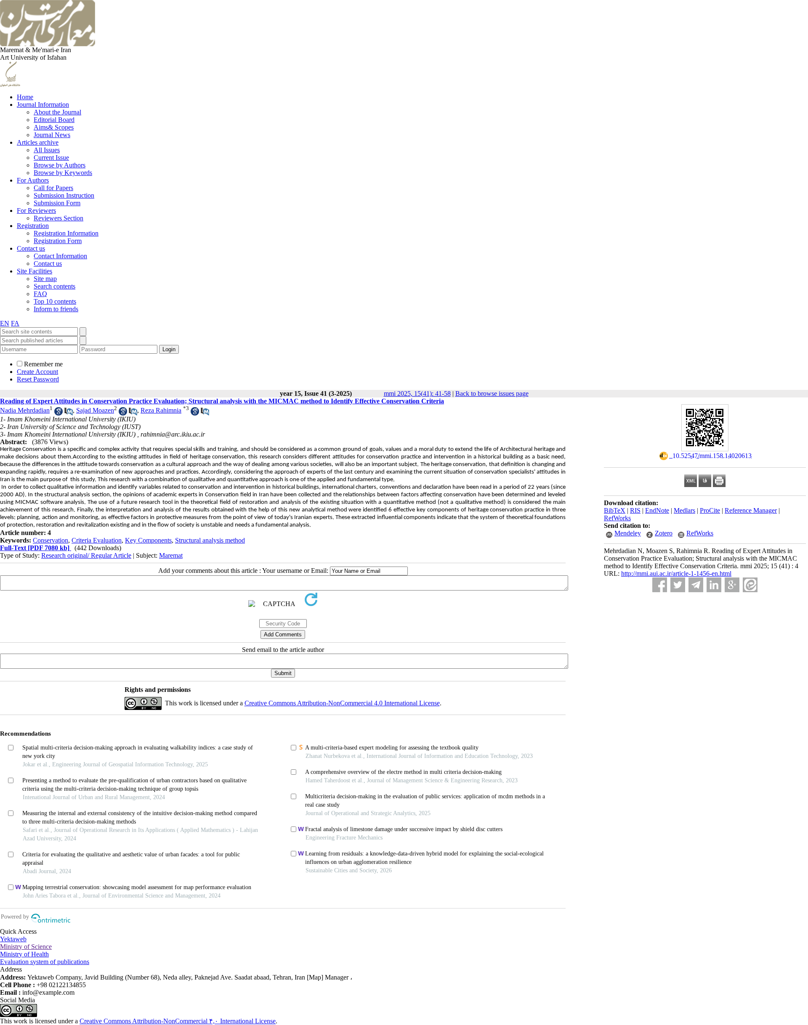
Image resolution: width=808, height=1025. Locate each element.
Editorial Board (54, 119)
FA (15, 323)
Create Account (37, 371)
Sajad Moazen (95, 410)
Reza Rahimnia (161, 410)
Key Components (148, 540)
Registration (33, 225)
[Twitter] (677, 584)
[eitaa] (750, 584)
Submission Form (57, 203)
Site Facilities (34, 271)
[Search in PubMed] (68, 413)
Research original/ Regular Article (86, 555)
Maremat (171, 555)
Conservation (50, 540)
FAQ (40, 293)
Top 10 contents (55, 301)
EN (4, 323)
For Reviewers (36, 210)
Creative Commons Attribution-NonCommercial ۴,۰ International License (178, 1021)
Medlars (684, 510)
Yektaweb (13, 939)
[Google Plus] (732, 584)
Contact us (31, 248)
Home (25, 97)
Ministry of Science (26, 946)
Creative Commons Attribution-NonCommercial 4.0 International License (342, 703)
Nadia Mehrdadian (25, 410)
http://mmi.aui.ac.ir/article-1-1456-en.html (676, 573)
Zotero (663, 533)
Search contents (54, 286)
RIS (635, 510)
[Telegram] (695, 584)
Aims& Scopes (54, 127)
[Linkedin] (714, 584)
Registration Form (58, 240)
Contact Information (60, 256)
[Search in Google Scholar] (58, 413)
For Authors (33, 180)
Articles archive (37, 142)
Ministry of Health (24, 954)
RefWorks (617, 518)
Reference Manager (751, 510)
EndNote (657, 510)
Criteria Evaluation (97, 540)
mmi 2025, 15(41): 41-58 (417, 393)
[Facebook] (659, 584)
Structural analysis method (210, 540)
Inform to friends (56, 309)
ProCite (710, 510)
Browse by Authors (59, 165)
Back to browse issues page (492, 393)
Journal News (52, 134)
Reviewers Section (58, 218)
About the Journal (57, 112)
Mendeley (627, 533)
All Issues (47, 150)
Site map (45, 278)
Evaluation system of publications (44, 961)
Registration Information (66, 233)
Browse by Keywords (63, 172)
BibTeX (614, 510)
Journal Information (43, 104)
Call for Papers (53, 187)
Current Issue (51, 157)
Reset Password (38, 379)
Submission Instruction (64, 195)
